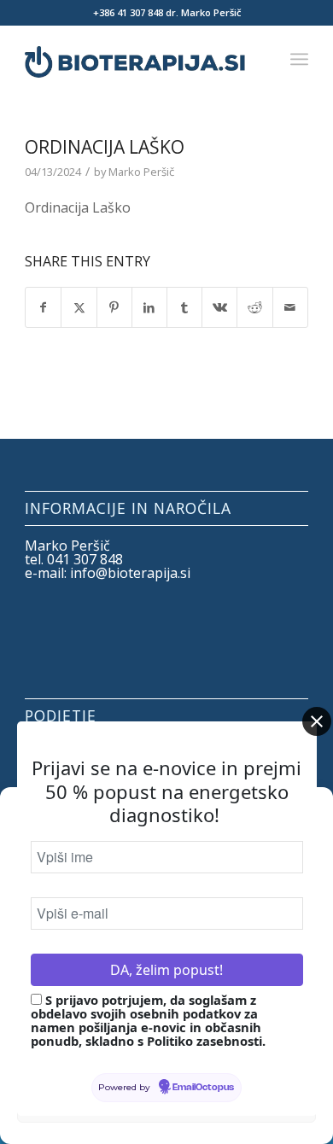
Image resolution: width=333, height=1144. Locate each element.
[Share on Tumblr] (184, 307)
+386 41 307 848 (128, 12)
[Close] (316, 721)
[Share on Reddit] (254, 307)
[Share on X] (78, 307)
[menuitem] (299, 58)
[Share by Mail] (290, 307)
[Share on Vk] (219, 307)
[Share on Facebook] (43, 307)
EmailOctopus (203, 1087)
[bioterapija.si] (138, 59)
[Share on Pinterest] (114, 307)
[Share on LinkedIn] (149, 307)
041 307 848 (85, 559)
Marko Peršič (141, 171)
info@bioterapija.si (130, 572)
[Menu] (299, 58)
